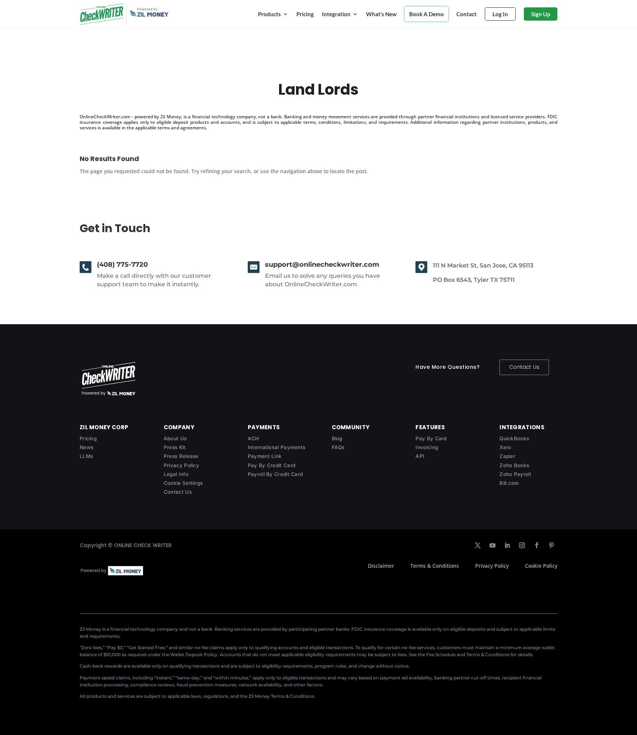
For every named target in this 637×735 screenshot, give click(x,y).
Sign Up (540, 14)
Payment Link (265, 456)
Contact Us (524, 367)
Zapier (507, 456)
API (419, 456)
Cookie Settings (183, 483)
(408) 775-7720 (122, 264)
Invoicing (426, 447)
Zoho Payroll (515, 474)
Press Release (181, 456)
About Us (175, 438)
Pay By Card (430, 438)
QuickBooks (514, 438)
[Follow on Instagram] (522, 545)
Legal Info (176, 474)
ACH (253, 438)
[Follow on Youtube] (492, 545)
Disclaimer (381, 565)
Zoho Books (514, 465)
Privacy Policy (181, 465)
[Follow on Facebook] (537, 545)
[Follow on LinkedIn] (507, 545)
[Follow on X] (478, 545)
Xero (505, 447)
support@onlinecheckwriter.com (322, 264)
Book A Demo (426, 14)
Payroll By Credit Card (275, 474)
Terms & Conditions (434, 565)
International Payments (277, 447)
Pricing (305, 14)
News (86, 447)
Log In (500, 14)
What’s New (381, 14)
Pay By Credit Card (271, 465)
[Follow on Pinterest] (551, 545)
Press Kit (175, 447)
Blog (337, 438)
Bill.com (509, 483)
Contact (466, 14)
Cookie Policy (541, 565)
